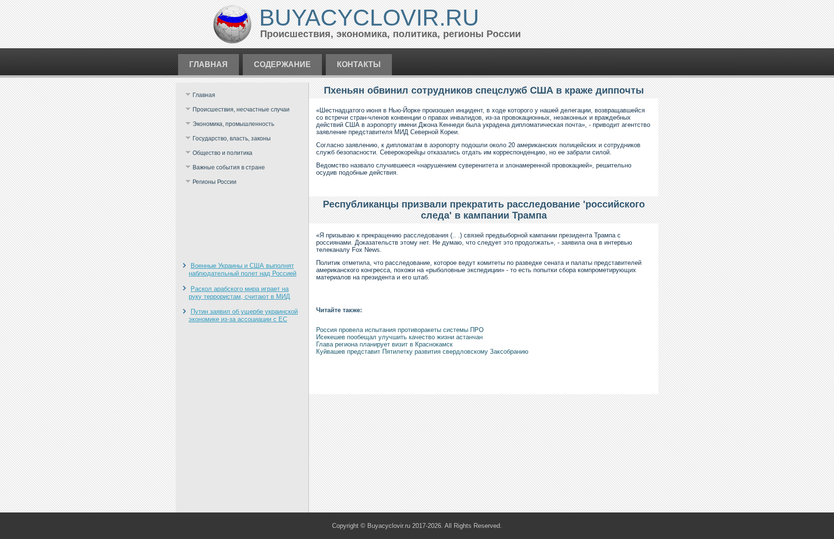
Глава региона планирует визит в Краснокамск (384, 344)
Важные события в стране (229, 167)
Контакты (359, 64)
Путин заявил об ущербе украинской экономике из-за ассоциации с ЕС (243, 315)
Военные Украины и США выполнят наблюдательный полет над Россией (242, 269)
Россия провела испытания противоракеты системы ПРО (400, 329)
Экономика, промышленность (233, 124)
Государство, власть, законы (232, 138)
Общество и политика (222, 153)
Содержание (282, 64)
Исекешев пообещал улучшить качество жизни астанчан (399, 337)
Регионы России (214, 182)
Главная (208, 64)
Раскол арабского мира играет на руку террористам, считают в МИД (239, 292)
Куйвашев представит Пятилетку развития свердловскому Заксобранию (422, 351)
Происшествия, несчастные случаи (241, 109)
